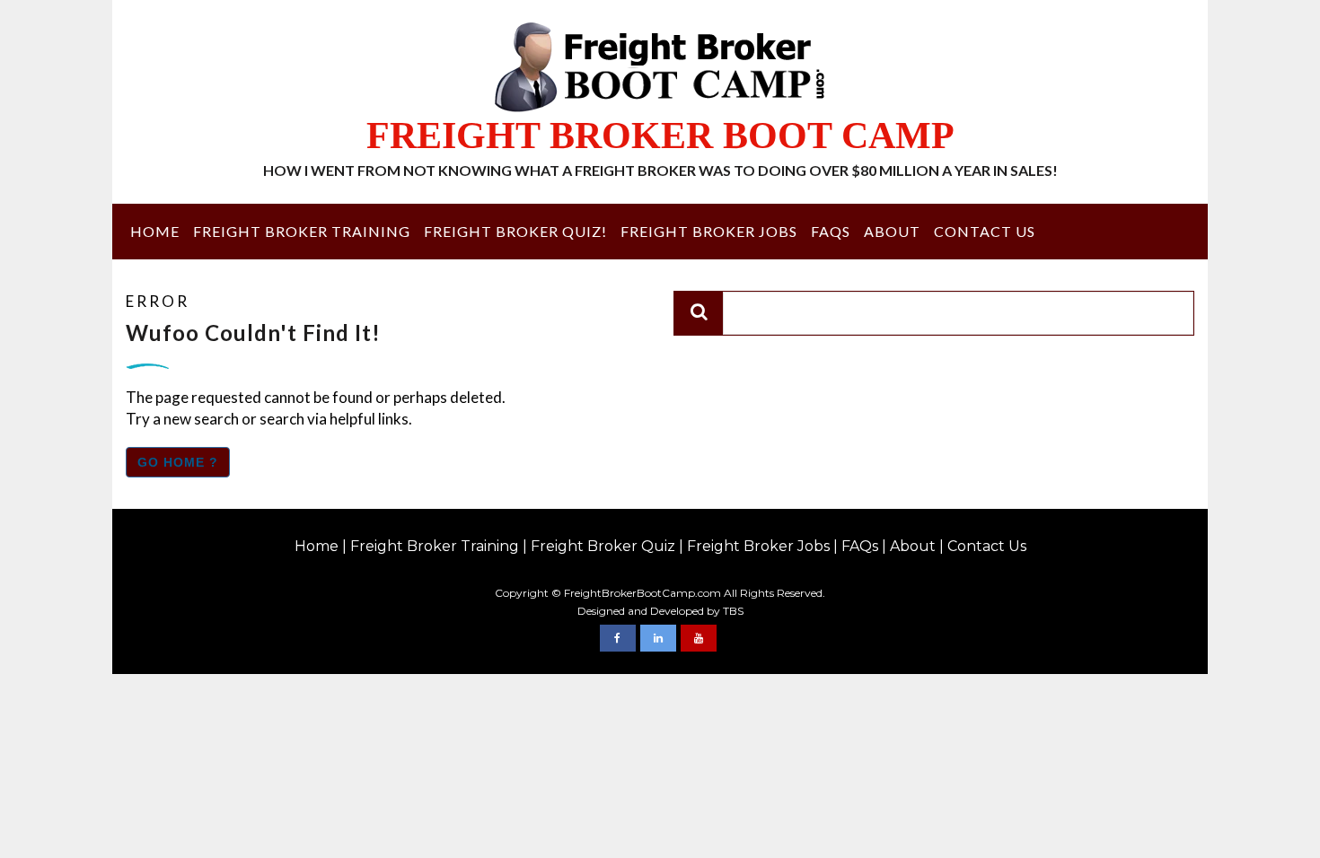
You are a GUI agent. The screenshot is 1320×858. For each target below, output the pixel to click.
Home (155, 231)
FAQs (830, 231)
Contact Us (984, 231)
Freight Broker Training (301, 231)
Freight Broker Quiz (603, 546)
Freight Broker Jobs (708, 231)
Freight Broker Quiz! (515, 231)
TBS (733, 610)
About (892, 231)
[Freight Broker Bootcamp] (618, 638)
